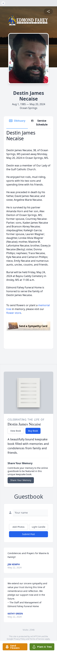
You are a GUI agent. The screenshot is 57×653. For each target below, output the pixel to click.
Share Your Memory (20, 480)
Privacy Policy (19, 639)
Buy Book (33, 430)
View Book (15, 430)
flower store (13, 313)
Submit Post (28, 534)
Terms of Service (37, 639)
